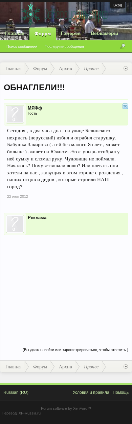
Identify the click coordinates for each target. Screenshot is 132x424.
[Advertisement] (66, 284)
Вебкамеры (104, 33)
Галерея (71, 33)
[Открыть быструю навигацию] (126, 68)
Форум (43, 33)
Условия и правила (91, 392)
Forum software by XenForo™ (66, 408)
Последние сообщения (64, 46)
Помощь (121, 392)
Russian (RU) (15, 392)
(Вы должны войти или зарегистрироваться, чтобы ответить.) (75, 350)
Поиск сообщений (21, 46)
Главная (14, 33)
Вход (117, 5)
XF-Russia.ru (30, 413)
